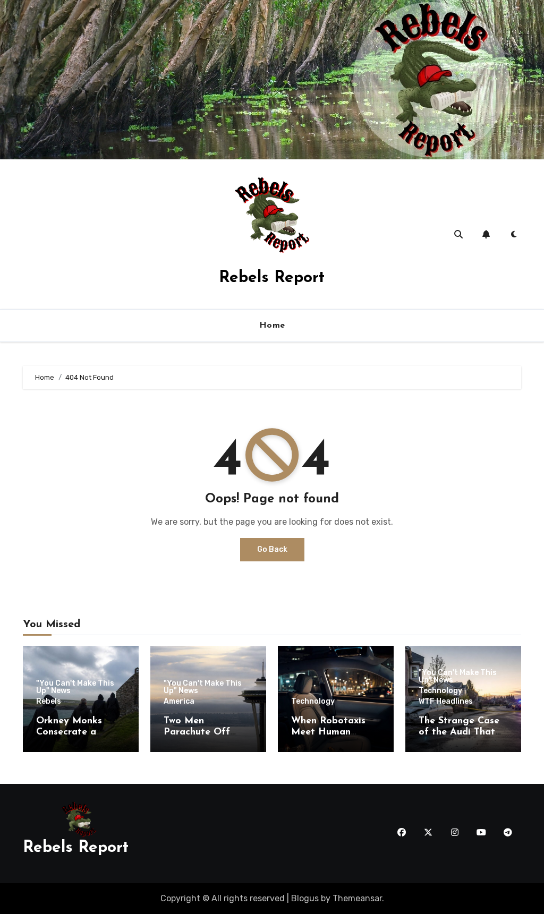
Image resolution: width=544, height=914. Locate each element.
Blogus (305, 898)
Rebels (48, 701)
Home (272, 325)
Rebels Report (272, 278)
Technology (313, 701)
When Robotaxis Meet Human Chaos (328, 732)
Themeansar (357, 898)
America (179, 701)
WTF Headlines (446, 701)
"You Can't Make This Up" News (75, 687)
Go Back (272, 549)
